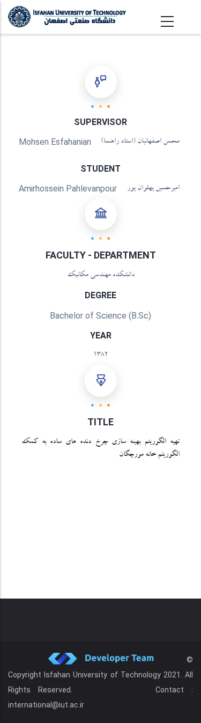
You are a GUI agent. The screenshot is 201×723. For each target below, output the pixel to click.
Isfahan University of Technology (102, 674)
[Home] (67, 17)
